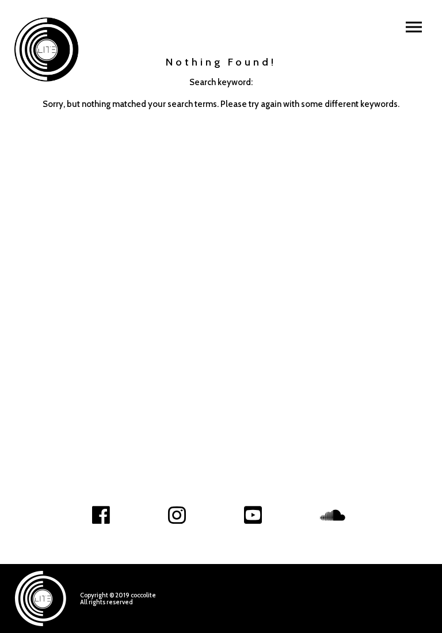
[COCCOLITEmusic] (46, 49)
